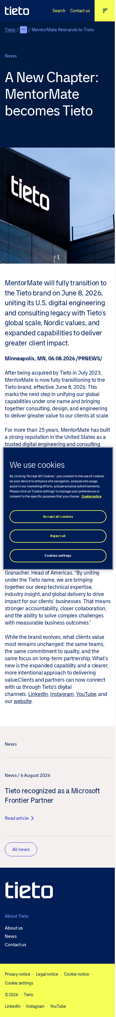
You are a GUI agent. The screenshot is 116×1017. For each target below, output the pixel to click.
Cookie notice (76, 974)
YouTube (86, 694)
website (23, 701)
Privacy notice (17, 974)
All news (21, 849)
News (11, 936)
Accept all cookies (58, 516)
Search (59, 10)
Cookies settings (58, 555)
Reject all (58, 536)
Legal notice (47, 974)
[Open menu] (105, 10)
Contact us (80, 10)
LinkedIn (38, 694)
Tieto (10, 29)
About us (14, 928)
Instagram (62, 694)
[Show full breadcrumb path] (23, 29)
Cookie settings (19, 983)
